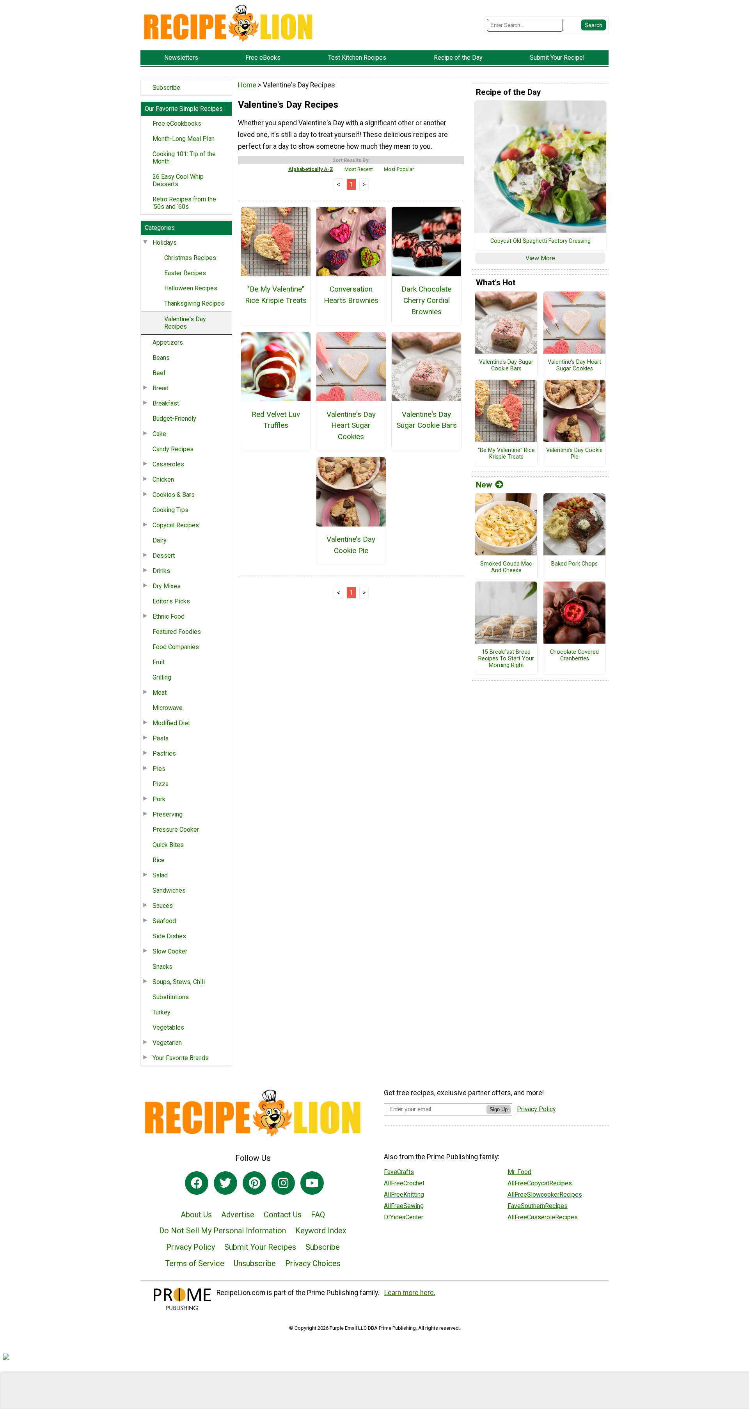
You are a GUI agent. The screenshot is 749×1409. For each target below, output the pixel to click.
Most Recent (358, 169)
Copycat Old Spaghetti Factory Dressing (540, 241)
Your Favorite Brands (181, 1058)
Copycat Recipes (176, 525)
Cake (159, 434)
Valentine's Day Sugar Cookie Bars (426, 420)
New (484, 484)
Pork (159, 799)
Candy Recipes (173, 449)
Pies (159, 768)
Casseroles (168, 464)
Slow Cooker (170, 951)
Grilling (162, 677)
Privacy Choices (313, 1263)
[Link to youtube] (312, 1183)
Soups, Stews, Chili (179, 982)
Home (247, 85)
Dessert (164, 555)
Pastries (164, 753)
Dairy (160, 540)
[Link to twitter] (225, 1183)
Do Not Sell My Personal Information (222, 1230)
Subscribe (166, 87)
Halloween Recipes (190, 288)
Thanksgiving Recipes (194, 303)
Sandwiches (169, 890)
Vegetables (168, 1027)
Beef (159, 373)
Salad (160, 875)
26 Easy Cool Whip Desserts (178, 180)
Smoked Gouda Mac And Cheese (506, 567)
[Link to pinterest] (254, 1183)
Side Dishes (169, 936)
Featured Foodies (177, 631)
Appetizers (168, 342)
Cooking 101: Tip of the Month (184, 157)
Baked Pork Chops (574, 564)
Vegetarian (167, 1042)
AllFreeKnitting (404, 1194)
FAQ (318, 1214)
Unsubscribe (255, 1263)
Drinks (161, 571)
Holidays (165, 242)
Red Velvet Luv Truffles (276, 420)
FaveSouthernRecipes (538, 1206)
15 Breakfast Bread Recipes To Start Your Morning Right (506, 658)
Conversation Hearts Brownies (351, 295)
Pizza (161, 784)
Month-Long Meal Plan (184, 138)
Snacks (162, 966)
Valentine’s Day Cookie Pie (351, 545)
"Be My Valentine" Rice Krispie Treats (276, 295)
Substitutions (171, 997)
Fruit (159, 662)
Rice (159, 860)
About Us (196, 1214)
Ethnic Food (169, 616)
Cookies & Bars (174, 494)
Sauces (163, 905)
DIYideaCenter (403, 1217)
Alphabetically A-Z (310, 169)
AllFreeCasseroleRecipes (543, 1217)
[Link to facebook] (196, 1183)
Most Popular (399, 169)
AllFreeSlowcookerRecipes (545, 1194)
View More (540, 258)
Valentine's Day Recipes (185, 322)
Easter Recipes (185, 273)
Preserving (168, 814)
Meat (160, 692)
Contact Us (283, 1214)
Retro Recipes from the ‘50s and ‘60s (184, 203)
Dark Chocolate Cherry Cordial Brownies (426, 300)
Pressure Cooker (176, 829)
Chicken (163, 479)
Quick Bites (168, 845)
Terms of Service (194, 1263)
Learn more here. (409, 1293)
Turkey (161, 1012)
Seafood (164, 921)
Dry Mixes (167, 586)
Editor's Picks (171, 601)
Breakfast (166, 403)
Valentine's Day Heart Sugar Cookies (351, 425)
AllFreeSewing (404, 1206)
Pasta (161, 738)
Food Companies (176, 647)
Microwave (168, 708)
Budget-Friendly (174, 418)
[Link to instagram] (283, 1183)
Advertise (237, 1214)
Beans (161, 357)
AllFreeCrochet (404, 1183)
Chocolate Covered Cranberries (574, 655)
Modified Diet (171, 723)
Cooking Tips (170, 510)
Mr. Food (519, 1172)
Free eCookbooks (177, 123)
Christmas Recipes (190, 258)
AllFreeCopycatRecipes (540, 1183)
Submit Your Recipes (260, 1247)
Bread (161, 388)
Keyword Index (320, 1230)
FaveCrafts (399, 1172)
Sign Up (499, 1109)
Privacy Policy (190, 1247)
